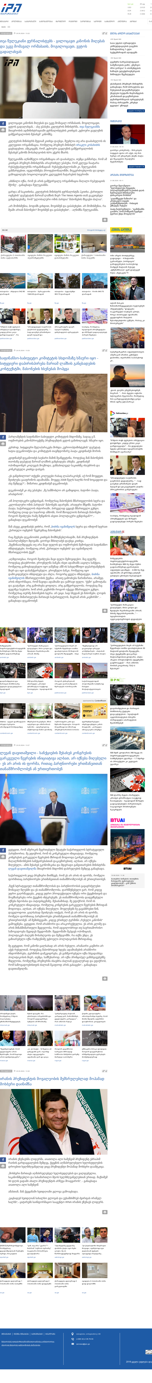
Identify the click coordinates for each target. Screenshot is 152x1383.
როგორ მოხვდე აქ (96, 230)
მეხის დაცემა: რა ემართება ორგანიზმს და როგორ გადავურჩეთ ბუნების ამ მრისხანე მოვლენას (39, 1019)
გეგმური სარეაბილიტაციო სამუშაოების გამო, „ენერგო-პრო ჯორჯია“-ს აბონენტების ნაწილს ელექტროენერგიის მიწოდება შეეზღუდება (125, 68)
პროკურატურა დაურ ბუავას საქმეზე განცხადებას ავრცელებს (67, 329)
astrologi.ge (59, 1257)
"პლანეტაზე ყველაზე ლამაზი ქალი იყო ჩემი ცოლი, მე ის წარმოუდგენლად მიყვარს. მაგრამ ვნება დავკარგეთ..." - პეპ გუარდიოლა (67, 1254)
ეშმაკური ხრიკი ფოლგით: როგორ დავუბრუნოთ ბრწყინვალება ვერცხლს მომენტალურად (94, 1053)
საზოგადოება (46, 21)
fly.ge (2, 303)
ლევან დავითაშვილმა (22, 868)
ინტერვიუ (116, 121)
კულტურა (122, 21)
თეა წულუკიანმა (90, 126)
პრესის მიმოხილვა (122, 174)
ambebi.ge (4, 657)
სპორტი (98, 21)
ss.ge (2, 1293)
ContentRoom (100, 701)
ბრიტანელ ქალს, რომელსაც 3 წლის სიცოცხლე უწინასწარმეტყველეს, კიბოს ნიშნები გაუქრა (10, 1019)
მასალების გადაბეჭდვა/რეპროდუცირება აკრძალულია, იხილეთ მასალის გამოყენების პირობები (28, 1343)
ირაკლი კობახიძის (88, 144)
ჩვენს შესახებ (21, 1334)
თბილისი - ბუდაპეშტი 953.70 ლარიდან (65, 292)
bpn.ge (130, 4)
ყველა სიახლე (135, 111)
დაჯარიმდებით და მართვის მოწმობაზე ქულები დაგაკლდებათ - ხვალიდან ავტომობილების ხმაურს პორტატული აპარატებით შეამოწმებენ (12, 689)
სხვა (3, 27)
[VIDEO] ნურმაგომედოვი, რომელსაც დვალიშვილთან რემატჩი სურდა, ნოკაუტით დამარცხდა (12, 1251)
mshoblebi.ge (60, 1025)
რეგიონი (73, 21)
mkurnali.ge (5, 1025)
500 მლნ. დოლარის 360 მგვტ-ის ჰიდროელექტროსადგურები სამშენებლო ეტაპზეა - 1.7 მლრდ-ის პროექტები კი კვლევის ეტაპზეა (127, 758)
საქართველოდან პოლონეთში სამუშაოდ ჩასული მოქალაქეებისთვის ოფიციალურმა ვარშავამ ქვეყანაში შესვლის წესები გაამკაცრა (94, 689)
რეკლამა (50, 1334)
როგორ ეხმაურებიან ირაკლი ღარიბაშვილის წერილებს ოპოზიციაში (66, 684)
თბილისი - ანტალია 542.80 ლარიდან (12, 292)
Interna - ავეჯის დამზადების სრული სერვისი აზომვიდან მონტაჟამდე (13, 724)
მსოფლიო (61, 21)
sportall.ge (4, 1257)
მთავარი (4, 21)
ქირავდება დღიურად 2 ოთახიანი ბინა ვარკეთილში (66, 1283)
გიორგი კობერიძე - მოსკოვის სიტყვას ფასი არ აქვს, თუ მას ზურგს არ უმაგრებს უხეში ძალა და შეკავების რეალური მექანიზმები (126, 156)
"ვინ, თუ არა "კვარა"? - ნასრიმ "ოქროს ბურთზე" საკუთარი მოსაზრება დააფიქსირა (39, 1250)
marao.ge (4, 1061)
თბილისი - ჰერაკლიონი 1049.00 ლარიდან (38, 292)
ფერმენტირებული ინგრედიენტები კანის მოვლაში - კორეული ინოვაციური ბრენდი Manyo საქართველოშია (93, 727)
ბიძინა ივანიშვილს (63, 526)
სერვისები (37, 1334)
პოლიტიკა (16, 21)
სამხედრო (109, 21)
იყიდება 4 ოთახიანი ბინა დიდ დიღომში (94, 1282)
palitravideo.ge (6, 338)
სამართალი (30, 21)
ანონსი (133, 21)
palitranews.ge (60, 693)
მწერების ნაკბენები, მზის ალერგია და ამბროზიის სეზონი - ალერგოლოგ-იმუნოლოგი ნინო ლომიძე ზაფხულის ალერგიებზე (39, 727)
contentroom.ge (6, 733)
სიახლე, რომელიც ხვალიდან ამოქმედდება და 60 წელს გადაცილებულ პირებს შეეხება (94, 331)
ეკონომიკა (85, 21)
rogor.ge (58, 1061)
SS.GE (5, 230)
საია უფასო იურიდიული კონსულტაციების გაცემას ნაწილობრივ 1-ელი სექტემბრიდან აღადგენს (124, 48)
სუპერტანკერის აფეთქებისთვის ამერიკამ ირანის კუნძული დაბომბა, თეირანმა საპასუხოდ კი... (127, 356)
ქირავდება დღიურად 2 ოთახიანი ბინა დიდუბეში (39, 1282)
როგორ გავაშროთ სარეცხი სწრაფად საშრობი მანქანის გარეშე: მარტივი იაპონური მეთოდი (67, 1054)
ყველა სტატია (135, 167)
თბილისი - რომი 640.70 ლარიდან (93, 292)
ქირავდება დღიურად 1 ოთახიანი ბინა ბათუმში (11, 1282)
